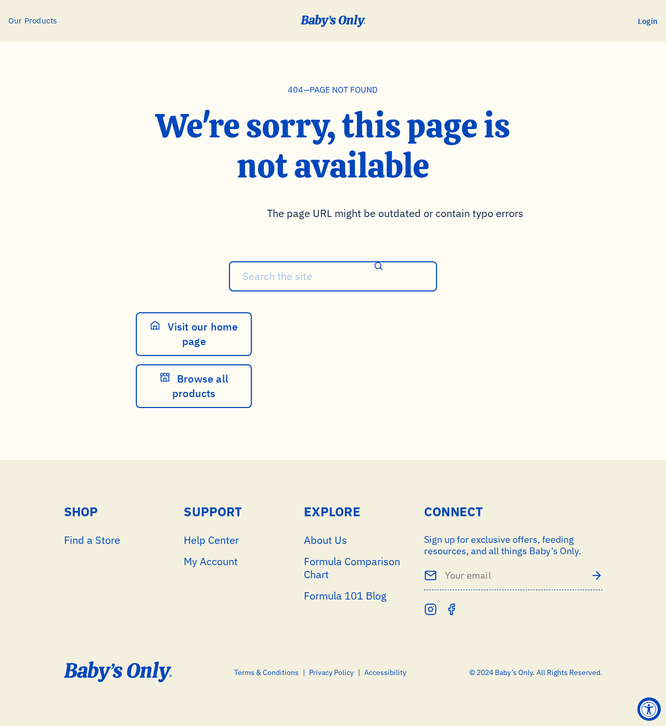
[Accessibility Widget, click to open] (649, 709)
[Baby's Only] (333, 21)
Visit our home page (201, 334)
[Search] (379, 267)
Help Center (211, 540)
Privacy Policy (331, 672)
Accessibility (385, 672)
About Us (325, 540)
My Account (211, 561)
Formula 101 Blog (345, 596)
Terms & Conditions (266, 672)
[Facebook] (451, 609)
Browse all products (200, 386)
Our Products (32, 21)
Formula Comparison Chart (352, 567)
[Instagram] (430, 609)
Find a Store (92, 540)
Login (648, 21)
